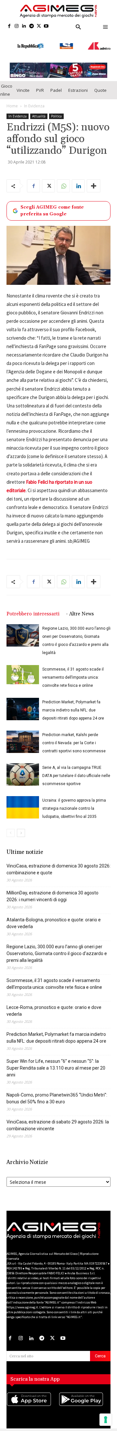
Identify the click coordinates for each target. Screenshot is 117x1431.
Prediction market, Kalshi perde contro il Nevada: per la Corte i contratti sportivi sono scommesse (74, 736)
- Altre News (80, 607)
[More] (93, 179)
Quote (100, 84)
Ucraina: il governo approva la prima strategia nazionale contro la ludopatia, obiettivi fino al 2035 (74, 802)
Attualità (39, 109)
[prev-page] (10, 826)
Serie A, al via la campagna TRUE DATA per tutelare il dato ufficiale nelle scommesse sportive (76, 769)
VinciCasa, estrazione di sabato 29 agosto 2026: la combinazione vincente (57, 1119)
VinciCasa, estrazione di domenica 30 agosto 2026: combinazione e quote (58, 863)
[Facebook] (9, 26)
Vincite (23, 84)
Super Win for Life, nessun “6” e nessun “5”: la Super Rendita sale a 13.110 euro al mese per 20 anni (55, 1061)
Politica (56, 109)
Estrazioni (78, 84)
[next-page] (21, 826)
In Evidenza (34, 99)
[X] (39, 26)
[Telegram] (31, 26)
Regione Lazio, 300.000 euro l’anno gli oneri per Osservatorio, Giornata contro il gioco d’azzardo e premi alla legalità (56, 947)
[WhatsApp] (63, 179)
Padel (56, 84)
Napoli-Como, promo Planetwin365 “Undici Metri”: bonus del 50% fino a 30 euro (56, 1092)
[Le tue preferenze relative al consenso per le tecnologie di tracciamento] (105, 1419)
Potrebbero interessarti (32, 607)
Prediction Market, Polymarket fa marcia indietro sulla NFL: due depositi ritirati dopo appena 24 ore (73, 703)
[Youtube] (46, 26)
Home (12, 99)
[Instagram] (17, 26)
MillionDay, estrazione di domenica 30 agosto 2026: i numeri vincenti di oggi (52, 890)
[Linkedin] (24, 26)
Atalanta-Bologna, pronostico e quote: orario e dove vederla (53, 917)
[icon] (32, 1399)
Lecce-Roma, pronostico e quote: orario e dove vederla (53, 1004)
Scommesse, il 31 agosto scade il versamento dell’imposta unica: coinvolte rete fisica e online (73, 671)
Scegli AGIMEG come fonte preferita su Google (52, 204)
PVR (40, 84)
